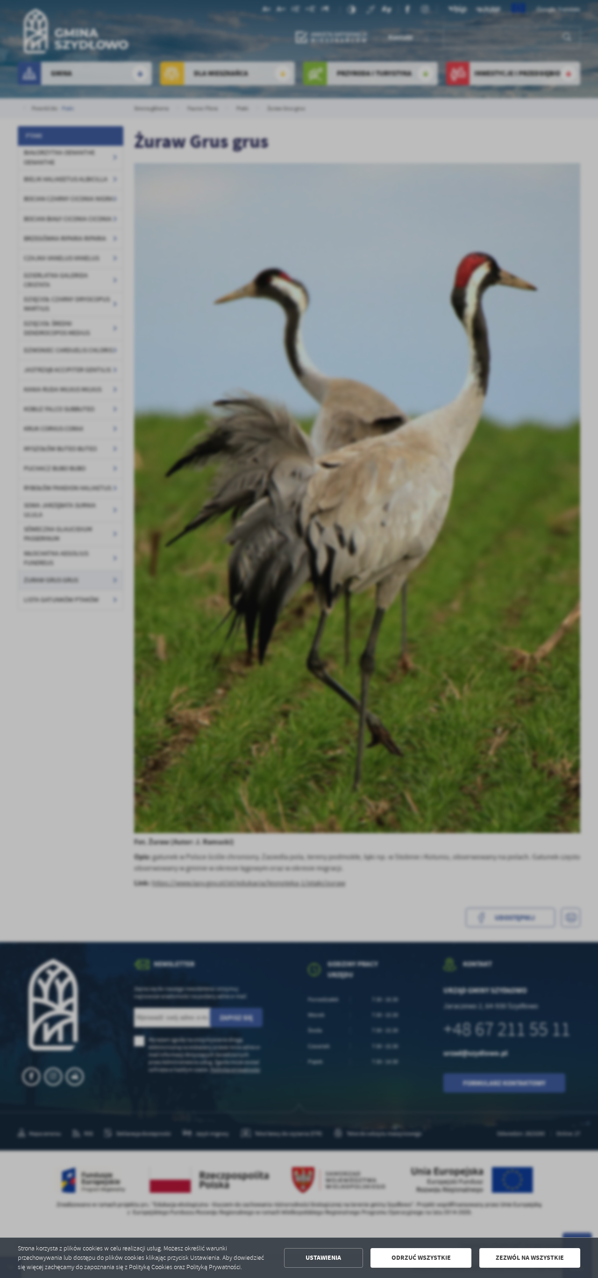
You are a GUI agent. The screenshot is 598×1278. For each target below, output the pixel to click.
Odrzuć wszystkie (421, 1257)
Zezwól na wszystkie (530, 1257)
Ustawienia (323, 1257)
